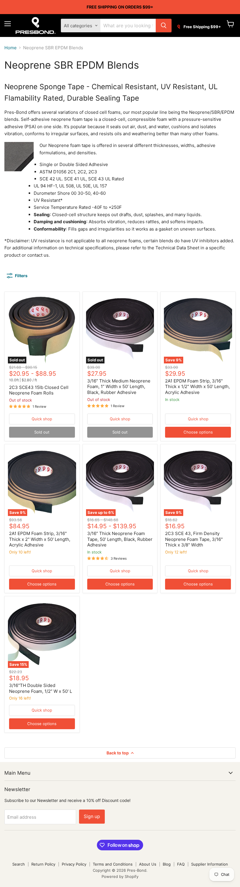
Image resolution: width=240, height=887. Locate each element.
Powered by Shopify (120, 876)
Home (10, 47)
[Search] (164, 25)
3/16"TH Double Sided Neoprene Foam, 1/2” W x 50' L (40, 688)
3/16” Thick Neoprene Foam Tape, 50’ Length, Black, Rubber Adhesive (119, 539)
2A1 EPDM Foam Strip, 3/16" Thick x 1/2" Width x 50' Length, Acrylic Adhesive (197, 386)
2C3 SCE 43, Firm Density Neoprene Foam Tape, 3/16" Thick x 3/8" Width (194, 539)
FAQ (181, 864)
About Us (147, 864)
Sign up (92, 816)
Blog (167, 864)
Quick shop (42, 419)
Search (18, 864)
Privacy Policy (74, 864)
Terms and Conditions (113, 864)
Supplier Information (209, 864)
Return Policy (43, 864)
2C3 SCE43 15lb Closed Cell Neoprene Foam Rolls (38, 390)
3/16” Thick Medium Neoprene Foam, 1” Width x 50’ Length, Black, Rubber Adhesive (118, 386)
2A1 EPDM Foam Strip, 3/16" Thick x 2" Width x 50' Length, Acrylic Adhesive (39, 539)
